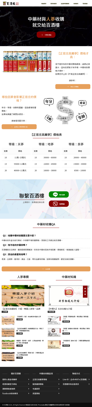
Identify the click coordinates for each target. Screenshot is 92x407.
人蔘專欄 (4, 312)
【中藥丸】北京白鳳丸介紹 (60, 308)
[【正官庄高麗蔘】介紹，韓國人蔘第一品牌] (23, 295)
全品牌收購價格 (65, 3)
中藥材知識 (51, 312)
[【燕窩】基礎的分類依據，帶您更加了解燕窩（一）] (54, 332)
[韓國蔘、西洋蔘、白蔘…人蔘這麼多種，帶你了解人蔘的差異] (8, 344)
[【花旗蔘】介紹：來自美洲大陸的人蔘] (8, 320)
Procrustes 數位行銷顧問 (46, 405)
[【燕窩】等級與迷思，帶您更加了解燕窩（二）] (54, 320)
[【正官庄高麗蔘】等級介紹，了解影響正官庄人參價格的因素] (8, 356)
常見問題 (85, 3)
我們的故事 (54, 3)
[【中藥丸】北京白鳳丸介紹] (69, 295)
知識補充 (76, 3)
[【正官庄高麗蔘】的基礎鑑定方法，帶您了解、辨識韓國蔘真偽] (8, 332)
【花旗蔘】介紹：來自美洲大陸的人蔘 (28, 316)
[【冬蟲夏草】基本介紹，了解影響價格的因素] (54, 344)
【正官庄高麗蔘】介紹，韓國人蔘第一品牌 (21, 308)
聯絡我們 (43, 3)
